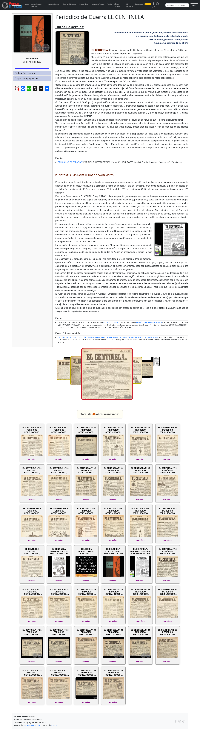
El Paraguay (129, 5)
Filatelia (109, 4)
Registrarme (143, 4)
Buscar (194, 5)
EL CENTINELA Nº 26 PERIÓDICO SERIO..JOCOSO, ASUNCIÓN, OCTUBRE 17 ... (113, 672)
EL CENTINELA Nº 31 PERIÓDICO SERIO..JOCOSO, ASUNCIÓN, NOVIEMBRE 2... (59, 672)
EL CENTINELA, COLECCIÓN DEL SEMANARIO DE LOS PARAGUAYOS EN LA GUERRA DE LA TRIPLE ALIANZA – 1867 (108, 337)
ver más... (32, 459)
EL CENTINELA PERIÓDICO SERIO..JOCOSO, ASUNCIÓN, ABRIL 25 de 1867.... (32, 551)
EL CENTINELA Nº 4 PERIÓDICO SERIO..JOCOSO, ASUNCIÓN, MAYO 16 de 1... (140, 510)
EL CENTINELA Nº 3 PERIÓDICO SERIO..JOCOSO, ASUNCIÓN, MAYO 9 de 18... (167, 510)
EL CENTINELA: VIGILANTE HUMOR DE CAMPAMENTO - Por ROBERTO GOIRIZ (140, 551)
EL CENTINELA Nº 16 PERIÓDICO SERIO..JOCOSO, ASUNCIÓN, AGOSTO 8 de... (140, 429)
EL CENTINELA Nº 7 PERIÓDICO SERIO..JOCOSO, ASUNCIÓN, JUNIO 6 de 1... (59, 510)
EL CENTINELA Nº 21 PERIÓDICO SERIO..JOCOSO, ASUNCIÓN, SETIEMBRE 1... (31, 632)
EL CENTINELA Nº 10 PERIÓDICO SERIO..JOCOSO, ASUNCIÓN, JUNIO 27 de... (140, 470)
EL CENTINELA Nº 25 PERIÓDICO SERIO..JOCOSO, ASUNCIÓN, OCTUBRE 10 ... (167, 591)
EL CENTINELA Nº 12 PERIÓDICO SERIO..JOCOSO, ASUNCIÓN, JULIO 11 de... (86, 470)
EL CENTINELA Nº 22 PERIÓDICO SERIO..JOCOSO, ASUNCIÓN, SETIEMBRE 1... (140, 591)
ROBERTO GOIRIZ (111, 322)
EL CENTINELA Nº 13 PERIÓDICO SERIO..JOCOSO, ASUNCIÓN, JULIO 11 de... (59, 470)
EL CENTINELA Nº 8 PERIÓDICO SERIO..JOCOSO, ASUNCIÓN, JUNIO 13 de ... (32, 510)
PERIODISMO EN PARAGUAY (70, 162)
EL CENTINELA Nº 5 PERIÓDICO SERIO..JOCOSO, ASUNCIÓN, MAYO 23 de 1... (113, 510)
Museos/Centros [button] (53, 4)
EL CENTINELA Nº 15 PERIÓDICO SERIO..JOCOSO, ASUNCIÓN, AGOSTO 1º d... (167, 429)
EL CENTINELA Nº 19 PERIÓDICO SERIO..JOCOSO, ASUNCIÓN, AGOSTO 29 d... (113, 591)
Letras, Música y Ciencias (36, 5)
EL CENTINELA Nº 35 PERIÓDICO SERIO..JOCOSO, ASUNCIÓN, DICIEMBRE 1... (167, 632)
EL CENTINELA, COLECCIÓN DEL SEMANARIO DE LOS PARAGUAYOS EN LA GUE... (113, 551)
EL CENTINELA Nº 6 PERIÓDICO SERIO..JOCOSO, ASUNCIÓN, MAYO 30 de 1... (86, 510)
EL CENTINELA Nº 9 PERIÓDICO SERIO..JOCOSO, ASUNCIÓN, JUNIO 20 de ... (167, 470)
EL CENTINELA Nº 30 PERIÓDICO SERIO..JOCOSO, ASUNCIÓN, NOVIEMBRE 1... (31, 429)
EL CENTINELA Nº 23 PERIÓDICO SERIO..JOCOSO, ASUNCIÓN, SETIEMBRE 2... (86, 429)
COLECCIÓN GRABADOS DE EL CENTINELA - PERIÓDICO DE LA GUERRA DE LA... (86, 551)
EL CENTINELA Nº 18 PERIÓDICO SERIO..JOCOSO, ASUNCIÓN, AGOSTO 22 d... (59, 632)
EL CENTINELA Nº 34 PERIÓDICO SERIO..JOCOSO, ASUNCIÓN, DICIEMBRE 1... (140, 632)
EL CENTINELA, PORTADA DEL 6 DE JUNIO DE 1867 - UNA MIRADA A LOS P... (59, 551)
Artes (27, 4)
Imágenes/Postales (98, 4)
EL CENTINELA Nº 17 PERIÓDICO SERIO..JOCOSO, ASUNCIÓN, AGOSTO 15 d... (113, 429)
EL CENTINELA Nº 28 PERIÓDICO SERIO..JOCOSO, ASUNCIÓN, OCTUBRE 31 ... (59, 429)
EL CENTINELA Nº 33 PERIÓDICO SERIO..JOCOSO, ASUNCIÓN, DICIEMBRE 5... (86, 672)
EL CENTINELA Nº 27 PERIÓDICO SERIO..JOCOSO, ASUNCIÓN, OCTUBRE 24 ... (32, 591)
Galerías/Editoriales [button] (69, 4)
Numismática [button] (83, 4)
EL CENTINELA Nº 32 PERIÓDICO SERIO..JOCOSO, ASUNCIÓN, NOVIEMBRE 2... (113, 632)
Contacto (55, 725)
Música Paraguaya (117, 5)
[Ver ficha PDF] (14, 90)
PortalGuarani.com (32, 725)
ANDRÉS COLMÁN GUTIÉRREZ (149, 322)
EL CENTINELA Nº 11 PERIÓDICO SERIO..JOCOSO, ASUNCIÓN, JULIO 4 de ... (113, 470)
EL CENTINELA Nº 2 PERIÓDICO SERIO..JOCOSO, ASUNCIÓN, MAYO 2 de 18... (167, 551)
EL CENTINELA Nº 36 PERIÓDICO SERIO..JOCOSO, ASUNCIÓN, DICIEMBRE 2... (86, 632)
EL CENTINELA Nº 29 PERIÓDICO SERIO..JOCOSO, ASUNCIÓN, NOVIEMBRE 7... (31, 672)
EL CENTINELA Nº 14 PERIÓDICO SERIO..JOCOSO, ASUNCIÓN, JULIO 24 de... (32, 470)
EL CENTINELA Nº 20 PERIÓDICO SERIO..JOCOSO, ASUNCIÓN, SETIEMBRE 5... (86, 591)
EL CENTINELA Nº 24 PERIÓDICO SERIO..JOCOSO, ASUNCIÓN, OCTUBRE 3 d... (59, 591)
